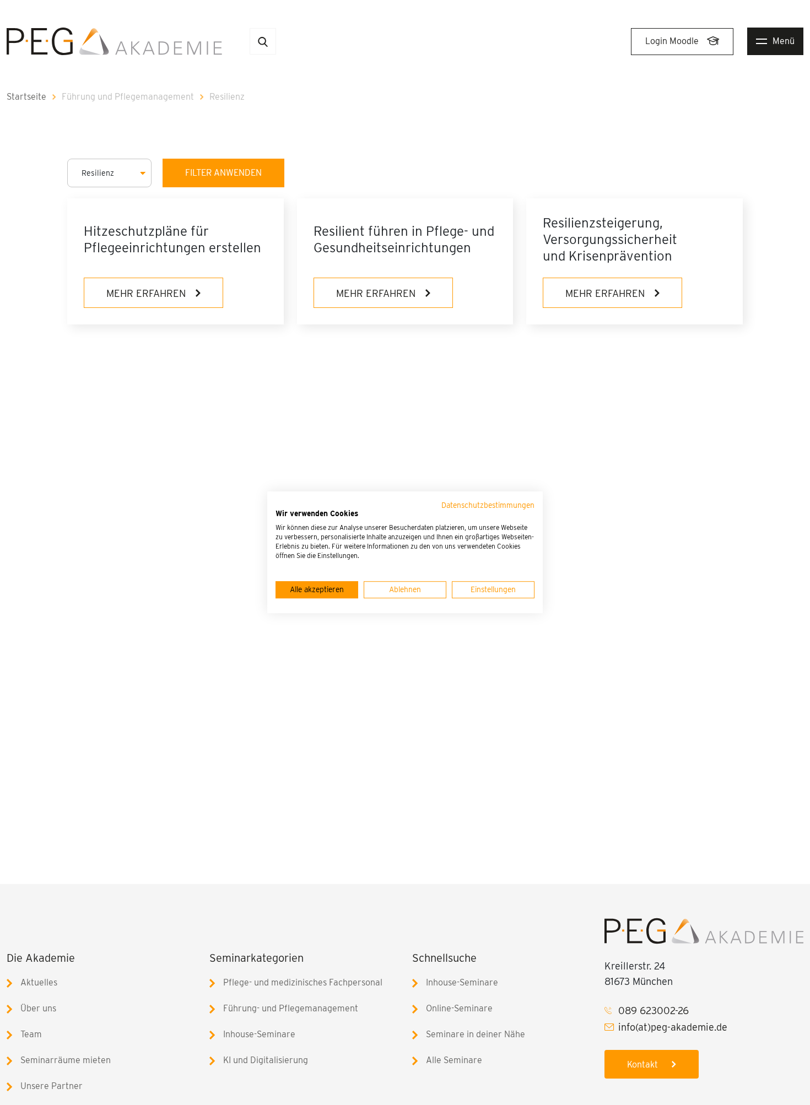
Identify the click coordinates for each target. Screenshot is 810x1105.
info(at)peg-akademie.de (672, 1027)
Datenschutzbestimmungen (487, 505)
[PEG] (114, 40)
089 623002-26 (653, 1010)
